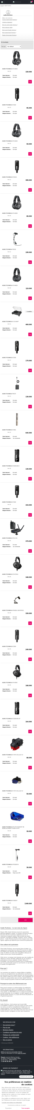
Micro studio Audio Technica (9, 32)
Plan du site (6, 1027)
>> (25, 920)
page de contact (22, 1053)
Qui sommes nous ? (9, 1025)
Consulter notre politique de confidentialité (12, 1102)
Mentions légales (8, 1030)
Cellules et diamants (7, 22)
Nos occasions (7, 1040)
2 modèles (29, 311)
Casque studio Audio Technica (9, 19)
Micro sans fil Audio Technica (9, 30)
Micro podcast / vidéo (7, 27)
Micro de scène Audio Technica (9, 25)
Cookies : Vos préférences (11, 1037)
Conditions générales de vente (12, 1032)
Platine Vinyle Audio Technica (9, 35)
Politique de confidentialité (11, 1035)
